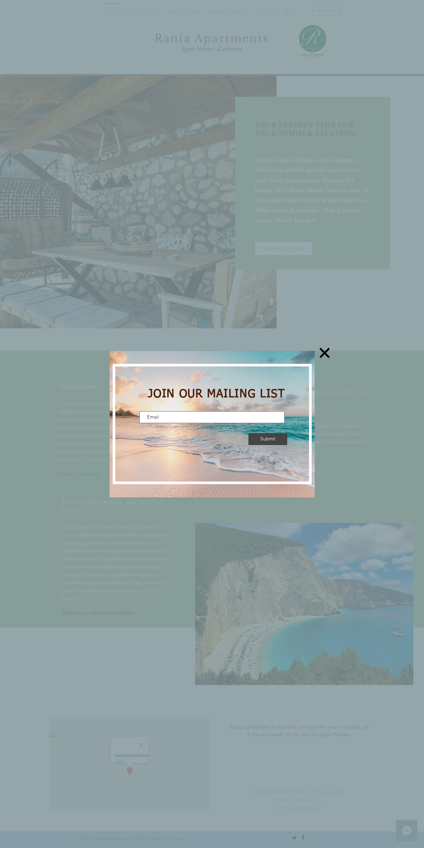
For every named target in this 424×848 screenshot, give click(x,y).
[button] (324, 353)
